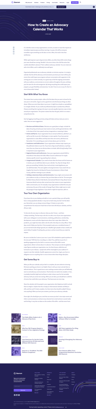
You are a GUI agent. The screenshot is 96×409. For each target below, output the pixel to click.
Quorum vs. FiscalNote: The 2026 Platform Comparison (32, 351)
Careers (73, 377)
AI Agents (49, 384)
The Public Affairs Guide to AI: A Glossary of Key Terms (32, 318)
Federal (48, 374)
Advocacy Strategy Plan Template (64, 389)
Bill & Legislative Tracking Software (40, 375)
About (73, 372)
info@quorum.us (36, 401)
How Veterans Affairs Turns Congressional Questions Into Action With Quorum (70, 352)
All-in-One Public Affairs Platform (63, 378)
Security (73, 381)
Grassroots (49, 379)
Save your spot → (61, 6)
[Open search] (80, 2)
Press (73, 379)
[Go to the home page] (16, 2)
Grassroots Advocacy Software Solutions (39, 383)
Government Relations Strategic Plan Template (64, 385)
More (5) (37, 392)
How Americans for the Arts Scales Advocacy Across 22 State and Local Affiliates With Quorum (33, 341)
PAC (48, 381)
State (48, 377)
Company (73, 374)
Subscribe (23, 390)
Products (49, 372)
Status (73, 384)
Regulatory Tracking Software (38, 379)
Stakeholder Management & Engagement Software (40, 386)
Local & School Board (51, 386)
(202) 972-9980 (30, 401)
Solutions (37, 372)
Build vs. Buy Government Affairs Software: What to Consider (69, 318)
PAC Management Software (38, 390)
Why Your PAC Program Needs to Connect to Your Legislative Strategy (33, 329)
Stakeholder (49, 389)
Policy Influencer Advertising (50, 392)
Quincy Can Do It (62, 374)
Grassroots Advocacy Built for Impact (64, 381)
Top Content (62, 372)
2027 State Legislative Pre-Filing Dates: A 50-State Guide (68, 329)
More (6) (49, 395)
